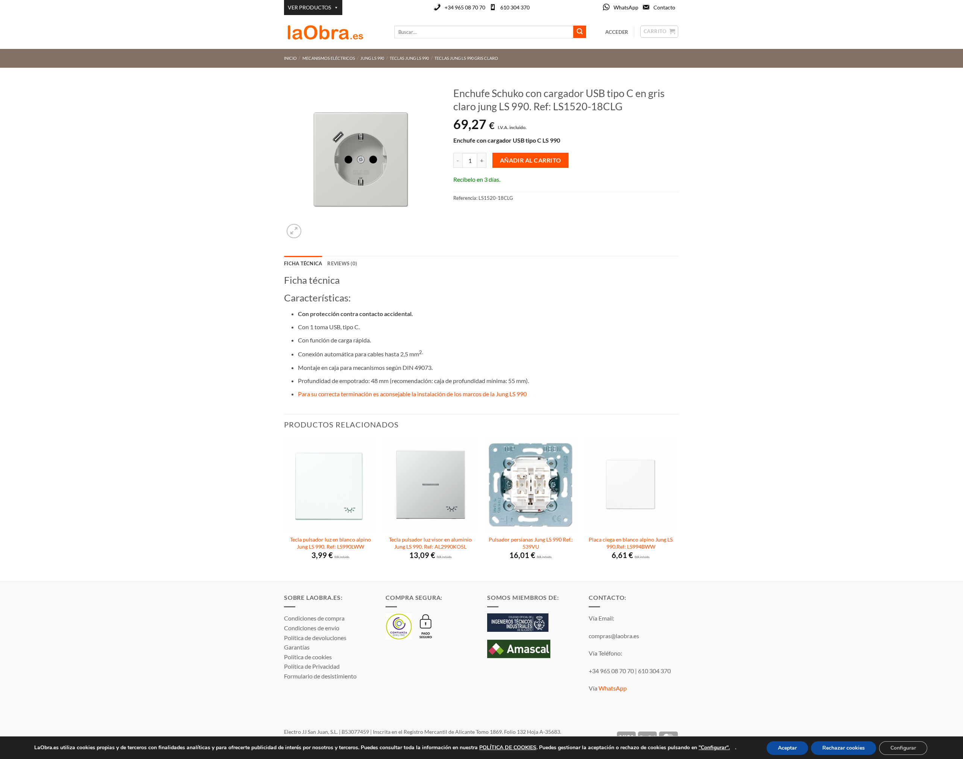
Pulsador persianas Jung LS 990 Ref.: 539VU (531, 543)
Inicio (290, 58)
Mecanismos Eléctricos (328, 58)
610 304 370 (515, 7)
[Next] (676, 509)
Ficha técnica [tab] (303, 263)
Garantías (297, 647)
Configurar (903, 747)
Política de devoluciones (315, 637)
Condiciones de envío (311, 627)
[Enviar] (579, 32)
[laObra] (333, 32)
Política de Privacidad (312, 666)
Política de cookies (308, 656)
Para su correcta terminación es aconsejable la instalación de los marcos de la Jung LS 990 (413, 393)
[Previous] (284, 509)
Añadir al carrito (530, 160)
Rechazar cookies (843, 747)
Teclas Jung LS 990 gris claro (466, 58)
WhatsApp (626, 7)
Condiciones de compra (314, 618)
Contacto (664, 7)
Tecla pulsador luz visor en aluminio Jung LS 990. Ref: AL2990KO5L (430, 543)
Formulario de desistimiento (320, 676)
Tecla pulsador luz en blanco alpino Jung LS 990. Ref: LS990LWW (330, 543)
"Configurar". (714, 747)
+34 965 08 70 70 (465, 7)
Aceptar (787, 747)
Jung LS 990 (372, 58)
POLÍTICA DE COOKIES (507, 747)
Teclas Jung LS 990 (409, 58)
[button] (294, 231)
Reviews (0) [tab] (342, 263)
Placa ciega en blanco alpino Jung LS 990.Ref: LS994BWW (631, 543)
